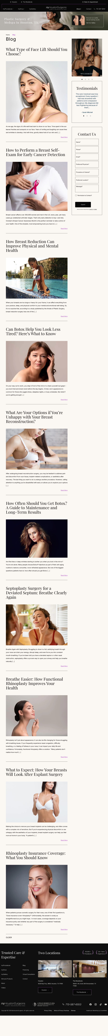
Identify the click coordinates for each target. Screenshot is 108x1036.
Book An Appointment (91, 2)
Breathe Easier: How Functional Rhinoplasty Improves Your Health (34, 683)
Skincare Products (6, 979)
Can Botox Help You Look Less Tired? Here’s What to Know (33, 331)
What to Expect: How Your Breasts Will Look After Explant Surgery (36, 772)
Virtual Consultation (29, 974)
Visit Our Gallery (90, 23)
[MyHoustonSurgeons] (56, 8)
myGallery (32, 9)
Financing (26, 970)
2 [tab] (85, 79)
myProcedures (7, 9)
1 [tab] (83, 115)
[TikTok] (101, 1004)
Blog (24, 965)
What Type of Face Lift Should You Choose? (36, 51)
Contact (88, 9)
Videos (3, 988)
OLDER (9, 937)
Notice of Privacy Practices (61, 1010)
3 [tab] (88, 79)
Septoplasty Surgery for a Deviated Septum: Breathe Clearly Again (36, 592)
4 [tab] (92, 79)
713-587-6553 (100, 9)
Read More (64, 137)
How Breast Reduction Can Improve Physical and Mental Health (32, 246)
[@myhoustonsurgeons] (96, 1004)
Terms (95, 209)
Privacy (91, 209)
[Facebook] (91, 1004)
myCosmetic (87, 73)
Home (8, 35)
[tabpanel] (87, 57)
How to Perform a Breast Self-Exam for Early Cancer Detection (35, 152)
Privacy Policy (48, 1010)
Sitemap (73, 1010)
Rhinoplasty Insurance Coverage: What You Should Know (36, 855)
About (78, 9)
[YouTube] (106, 1004)
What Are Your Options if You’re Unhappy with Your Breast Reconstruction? (34, 417)
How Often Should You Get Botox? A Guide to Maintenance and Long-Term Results (36, 507)
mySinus (21, 9)
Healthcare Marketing (92, 1010)
